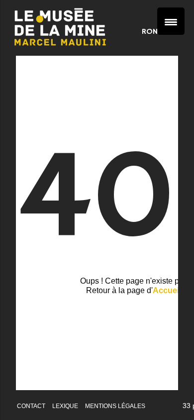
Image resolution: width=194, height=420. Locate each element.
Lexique (65, 406)
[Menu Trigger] (171, 21)
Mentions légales (115, 406)
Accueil (167, 290)
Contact (31, 406)
